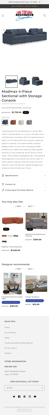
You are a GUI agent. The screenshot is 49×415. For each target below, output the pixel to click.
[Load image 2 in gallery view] (24, 82)
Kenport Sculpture (32, 297)
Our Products (10, 333)
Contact (8, 353)
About (7, 338)
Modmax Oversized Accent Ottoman (35, 235)
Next (30, 206)
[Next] (46, 82)
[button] (2, 15)
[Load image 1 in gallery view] (11, 82)
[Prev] (2, 82)
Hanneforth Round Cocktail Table (12, 298)
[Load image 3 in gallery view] (37, 82)
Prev (19, 206)
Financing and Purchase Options (19, 343)
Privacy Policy (11, 348)
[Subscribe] (41, 388)
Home (7, 327)
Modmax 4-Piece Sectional (12, 247)
